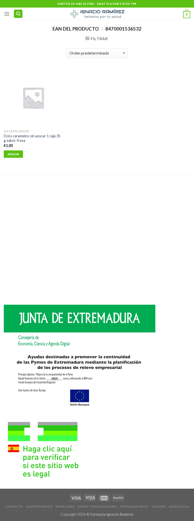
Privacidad (65, 506)
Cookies (159, 506)
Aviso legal (179, 506)
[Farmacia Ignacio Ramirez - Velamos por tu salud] (97, 13)
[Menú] (7, 14)
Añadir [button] (13, 154)
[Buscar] (18, 14)
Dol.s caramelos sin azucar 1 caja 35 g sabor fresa (32, 138)
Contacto (14, 506)
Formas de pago (134, 506)
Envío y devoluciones (97, 506)
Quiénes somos (39, 506)
